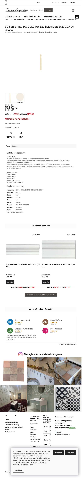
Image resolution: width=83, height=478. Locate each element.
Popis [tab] (8, 146)
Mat (17, 195)
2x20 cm (18, 197)
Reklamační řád (10, 432)
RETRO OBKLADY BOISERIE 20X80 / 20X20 (29, 190)
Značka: (48, 32)
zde (31, 465)
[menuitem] (12, 17)
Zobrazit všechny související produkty (40, 295)
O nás (38, 2)
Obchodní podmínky (11, 422)
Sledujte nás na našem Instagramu (43, 354)
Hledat (48, 10)
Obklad (18, 202)
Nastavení (18, 470)
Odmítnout (58, 453)
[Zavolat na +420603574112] (15, 1)
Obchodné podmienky (12, 425)
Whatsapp (72, 427)
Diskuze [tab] (14, 146)
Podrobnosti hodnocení (30, 32)
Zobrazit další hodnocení (67, 344)
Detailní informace (11, 127)
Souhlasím (70, 453)
